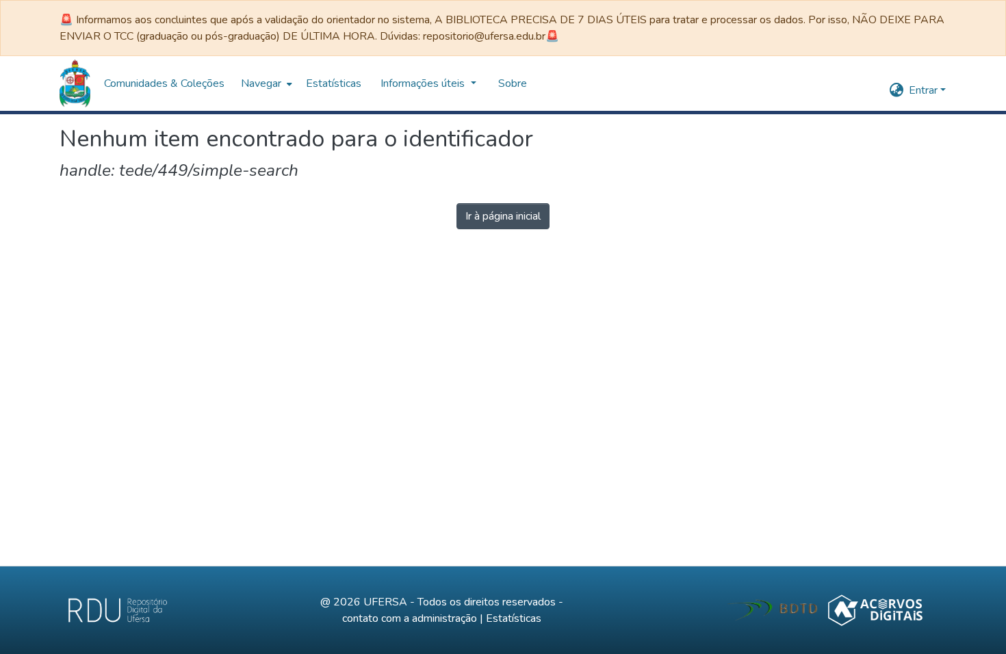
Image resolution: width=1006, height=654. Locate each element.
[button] (75, 83)
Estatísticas (513, 618)
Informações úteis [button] (150, 83)
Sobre (238, 83)
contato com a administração (409, 618)
